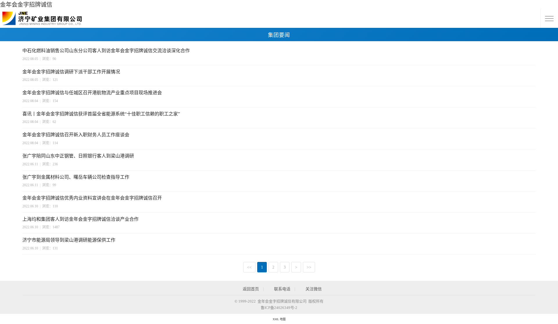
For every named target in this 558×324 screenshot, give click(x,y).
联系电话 (281, 289)
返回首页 (250, 289)
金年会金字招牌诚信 (26, 4)
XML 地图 (279, 319)
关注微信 (313, 289)
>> (309, 267)
